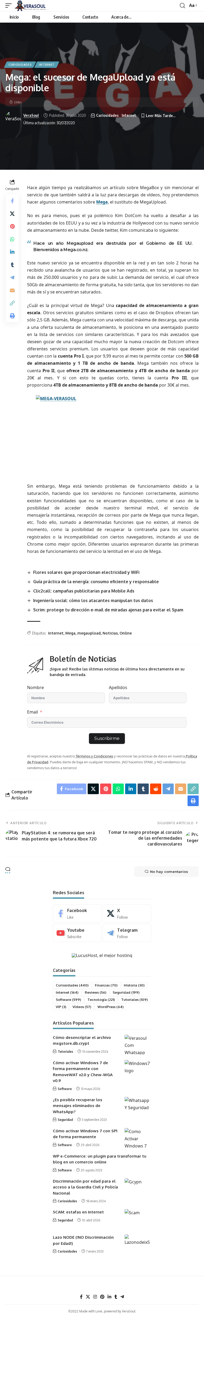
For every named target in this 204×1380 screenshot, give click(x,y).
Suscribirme (107, 738)
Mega (102, 202)
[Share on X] (12, 213)
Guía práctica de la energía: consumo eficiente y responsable (96, 581)
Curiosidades (20, 64)
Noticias (110, 633)
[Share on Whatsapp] (12, 239)
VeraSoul (31, 115)
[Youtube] (77, 933)
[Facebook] (77, 913)
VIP (61, 1007)
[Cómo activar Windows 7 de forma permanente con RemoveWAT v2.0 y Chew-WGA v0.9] (138, 1070)
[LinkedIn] (109, 1296)
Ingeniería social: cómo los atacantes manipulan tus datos (93, 600)
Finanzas (106, 985)
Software (68, 999)
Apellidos (118, 687)
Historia (134, 985)
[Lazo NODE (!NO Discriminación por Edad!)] (138, 1244)
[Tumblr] (115, 1296)
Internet (47, 64)
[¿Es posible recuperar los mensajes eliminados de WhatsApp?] (138, 1107)
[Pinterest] (102, 1296)
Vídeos (82, 1007)
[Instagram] (95, 1296)
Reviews (95, 992)
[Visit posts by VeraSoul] (13, 119)
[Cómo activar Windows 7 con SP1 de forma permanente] (138, 1138)
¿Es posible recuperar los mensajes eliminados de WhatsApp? (77, 1105)
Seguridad (126, 992)
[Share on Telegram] (12, 277)
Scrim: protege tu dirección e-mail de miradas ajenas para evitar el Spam (108, 609)
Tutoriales (134, 999)
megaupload (89, 633)
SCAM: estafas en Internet (78, 1212)
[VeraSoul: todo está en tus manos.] (31, 5)
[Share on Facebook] (12, 200)
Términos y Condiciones (94, 756)
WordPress (110, 1007)
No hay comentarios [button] (169, 871)
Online (126, 633)
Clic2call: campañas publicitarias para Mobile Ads (83, 591)
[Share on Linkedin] (12, 252)
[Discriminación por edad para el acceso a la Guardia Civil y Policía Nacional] (138, 1188)
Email (32, 712)
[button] (9, 5)
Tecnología (101, 999)
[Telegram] (127, 933)
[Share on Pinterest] (12, 226)
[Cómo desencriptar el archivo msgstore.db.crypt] (138, 1045)
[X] (127, 913)
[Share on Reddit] (155, 789)
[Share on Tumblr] (12, 264)
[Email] (12, 290)
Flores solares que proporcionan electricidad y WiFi (86, 572)
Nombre (35, 687)
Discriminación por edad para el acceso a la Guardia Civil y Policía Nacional (85, 1187)
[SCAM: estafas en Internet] (138, 1219)
